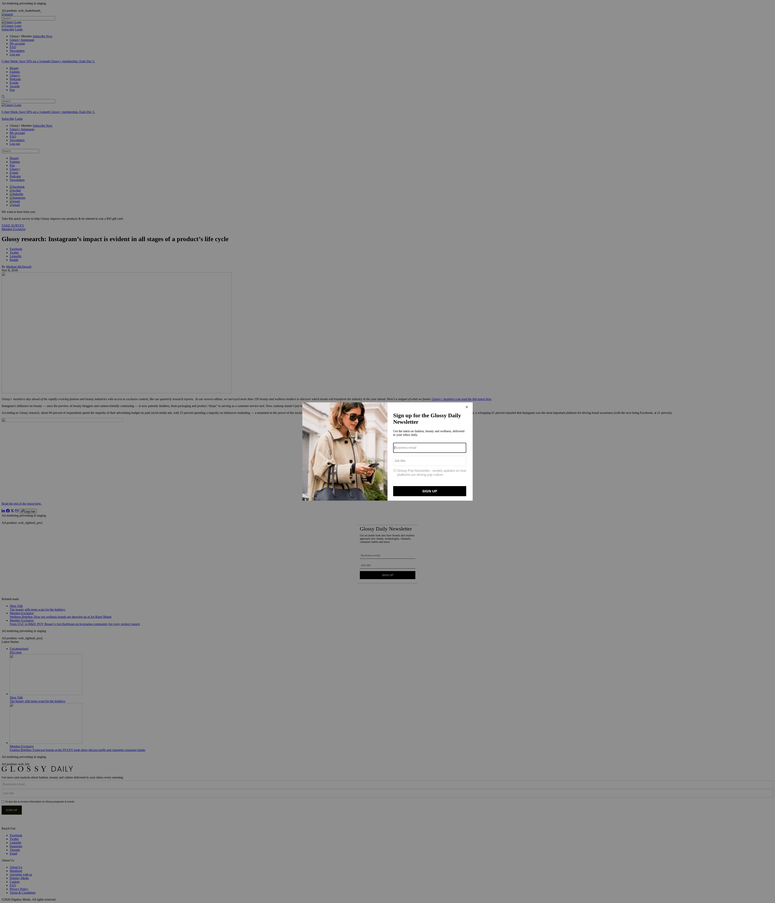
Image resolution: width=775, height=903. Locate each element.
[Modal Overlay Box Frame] (387, 451)
